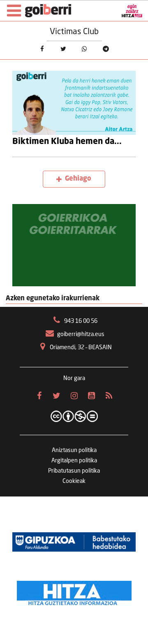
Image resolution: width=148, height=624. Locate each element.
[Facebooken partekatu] (42, 49)
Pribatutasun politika (74, 471)
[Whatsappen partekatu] (85, 49)
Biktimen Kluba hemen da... (67, 142)
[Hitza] (74, 591)
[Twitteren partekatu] (63, 49)
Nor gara (74, 378)
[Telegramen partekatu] (106, 49)
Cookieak (74, 481)
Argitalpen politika (74, 461)
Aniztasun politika (74, 450)
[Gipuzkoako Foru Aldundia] (74, 541)
